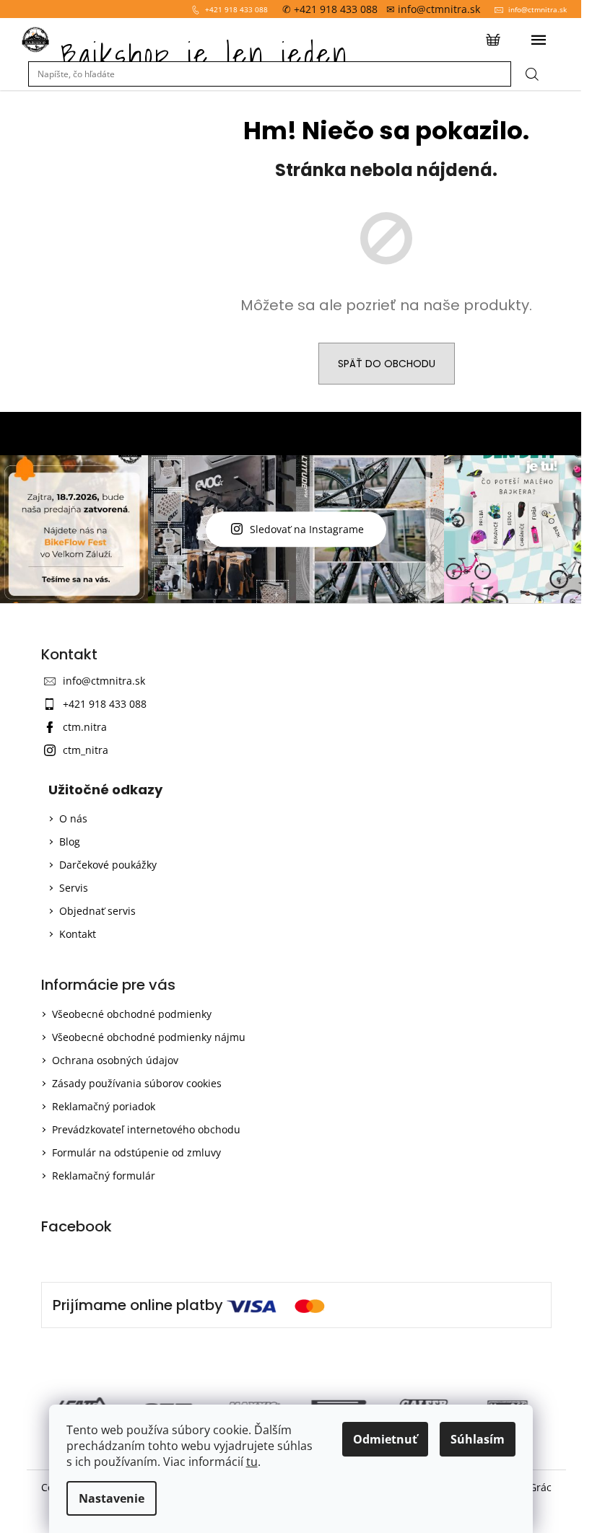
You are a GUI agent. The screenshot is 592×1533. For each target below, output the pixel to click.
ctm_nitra (85, 750)
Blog (69, 841)
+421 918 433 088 (236, 9)
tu (252, 1462)
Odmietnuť (385, 1439)
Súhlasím (477, 1439)
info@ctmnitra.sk (537, 9)
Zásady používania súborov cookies (137, 1083)
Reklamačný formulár (103, 1175)
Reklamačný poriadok (103, 1106)
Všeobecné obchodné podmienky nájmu (148, 1037)
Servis (73, 888)
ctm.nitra (85, 727)
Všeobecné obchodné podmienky (132, 1014)
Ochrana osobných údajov (115, 1060)
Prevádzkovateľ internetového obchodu (146, 1129)
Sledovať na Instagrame (307, 529)
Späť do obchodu (386, 363)
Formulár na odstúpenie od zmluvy (136, 1152)
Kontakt (77, 934)
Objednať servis (97, 911)
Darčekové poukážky (108, 864)
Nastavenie (111, 1498)
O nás (73, 818)
